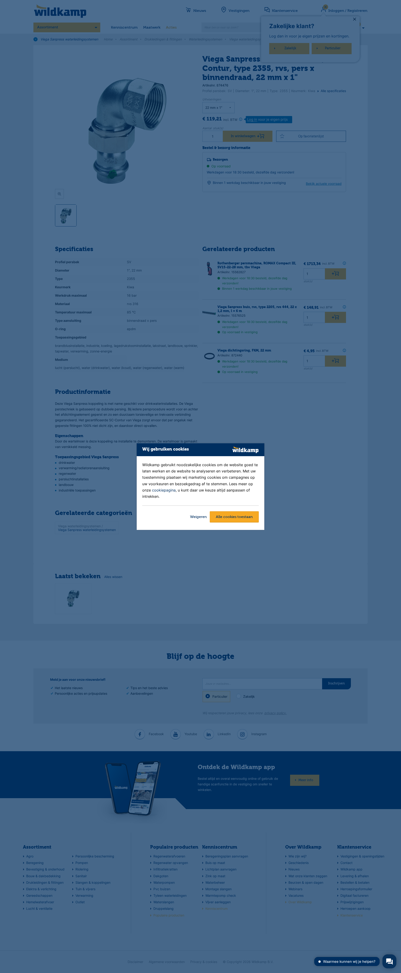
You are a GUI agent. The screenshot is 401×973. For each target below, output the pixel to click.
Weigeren (198, 517)
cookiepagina (164, 490)
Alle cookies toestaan (234, 517)
